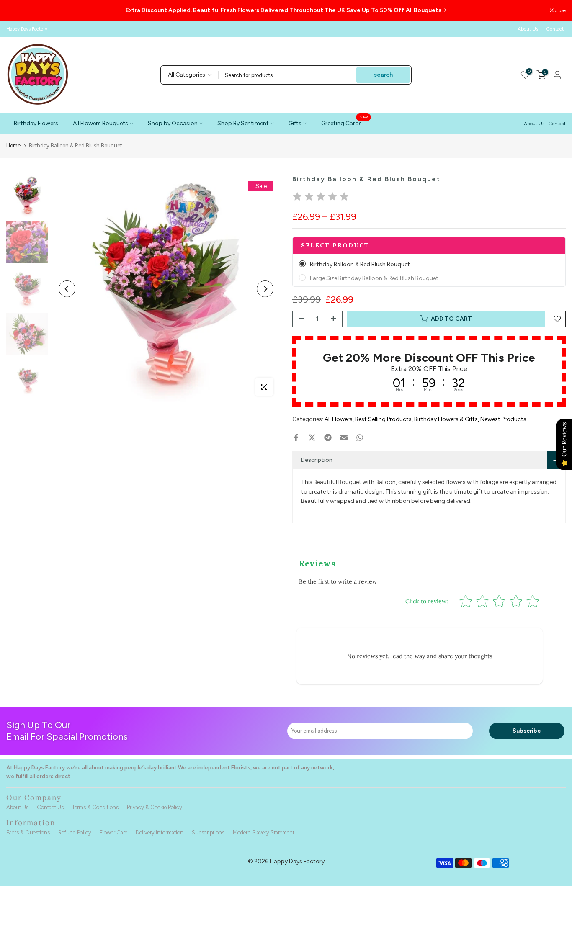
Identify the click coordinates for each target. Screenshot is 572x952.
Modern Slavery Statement (263, 832)
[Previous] (67, 288)
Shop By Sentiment (243, 123)
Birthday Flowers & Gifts (446, 419)
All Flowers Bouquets (100, 123)
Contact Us (50, 807)
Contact (555, 29)
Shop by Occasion (173, 123)
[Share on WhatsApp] (359, 437)
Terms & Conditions (95, 807)
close (16, 10)
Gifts (295, 123)
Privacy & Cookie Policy (154, 807)
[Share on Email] (344, 437)
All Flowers (339, 419)
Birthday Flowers (36, 123)
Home (13, 145)
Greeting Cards (344, 122)
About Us (528, 29)
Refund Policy (74, 832)
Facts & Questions (28, 832)
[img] (320, 198)
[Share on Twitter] (312, 437)
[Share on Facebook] (296, 437)
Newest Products (503, 419)
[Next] (265, 288)
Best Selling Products (383, 419)
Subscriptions (208, 832)
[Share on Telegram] (328, 437)
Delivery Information (159, 832)
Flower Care (113, 832)
